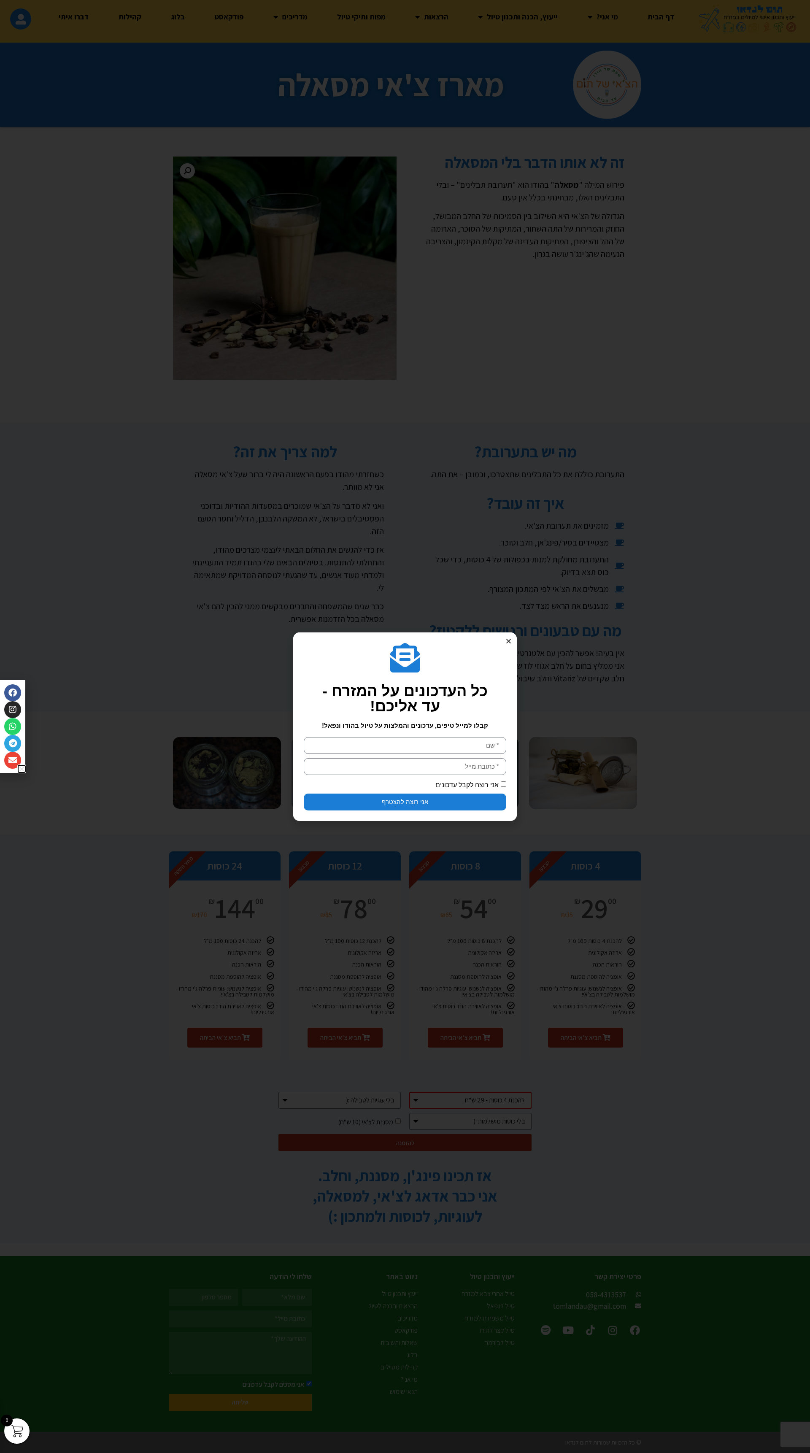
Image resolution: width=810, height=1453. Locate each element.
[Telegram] (12, 743)
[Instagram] (12, 709)
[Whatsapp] (12, 726)
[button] (508, 641)
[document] (405, 726)
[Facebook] (12, 692)
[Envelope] (12, 760)
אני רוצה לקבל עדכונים (467, 784)
